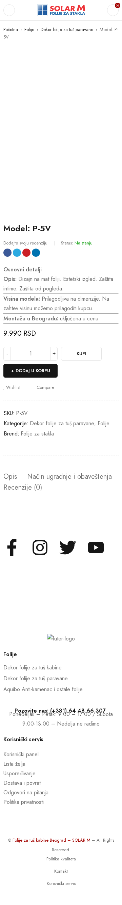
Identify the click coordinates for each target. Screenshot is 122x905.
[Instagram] (40, 547)
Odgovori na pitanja (25, 792)
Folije (29, 29)
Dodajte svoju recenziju (25, 243)
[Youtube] (95, 547)
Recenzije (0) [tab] (22, 487)
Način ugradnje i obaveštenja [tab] (69, 476)
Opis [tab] (10, 476)
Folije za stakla (37, 434)
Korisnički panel (21, 754)
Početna (10, 29)
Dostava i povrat (22, 783)
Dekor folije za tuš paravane (67, 29)
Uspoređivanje (19, 773)
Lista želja (14, 764)
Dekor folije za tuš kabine (32, 667)
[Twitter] (67, 547)
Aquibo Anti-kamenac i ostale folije (43, 689)
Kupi (81, 353)
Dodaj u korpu (33, 370)
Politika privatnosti (23, 802)
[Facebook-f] (11, 547)
